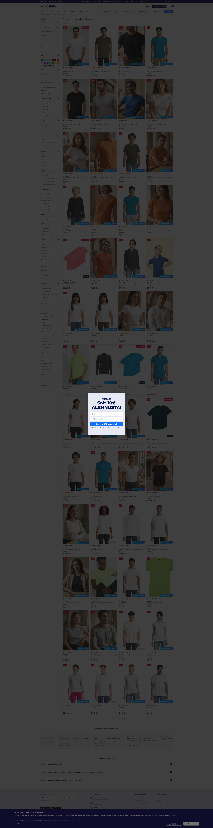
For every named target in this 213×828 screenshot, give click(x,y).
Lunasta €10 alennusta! (106, 424)
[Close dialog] (123, 395)
